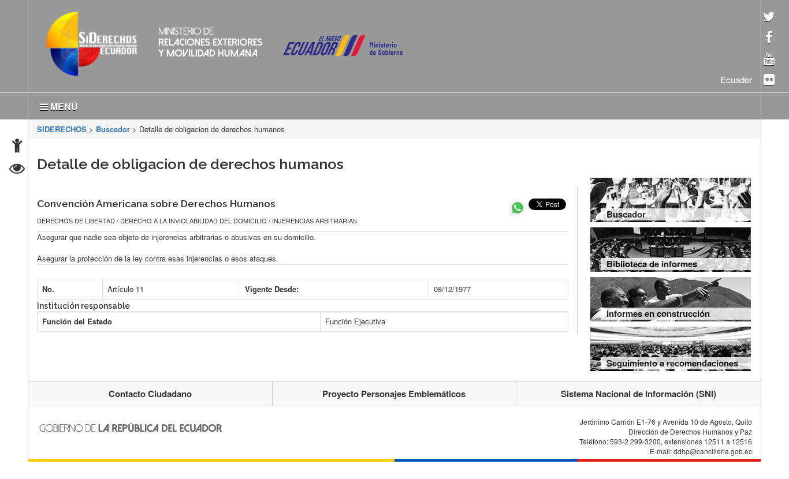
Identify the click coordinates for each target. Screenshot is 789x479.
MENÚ (63, 104)
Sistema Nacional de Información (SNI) (638, 391)
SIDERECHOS (62, 126)
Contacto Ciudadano (150, 391)
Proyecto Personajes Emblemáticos (394, 391)
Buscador (113, 126)
